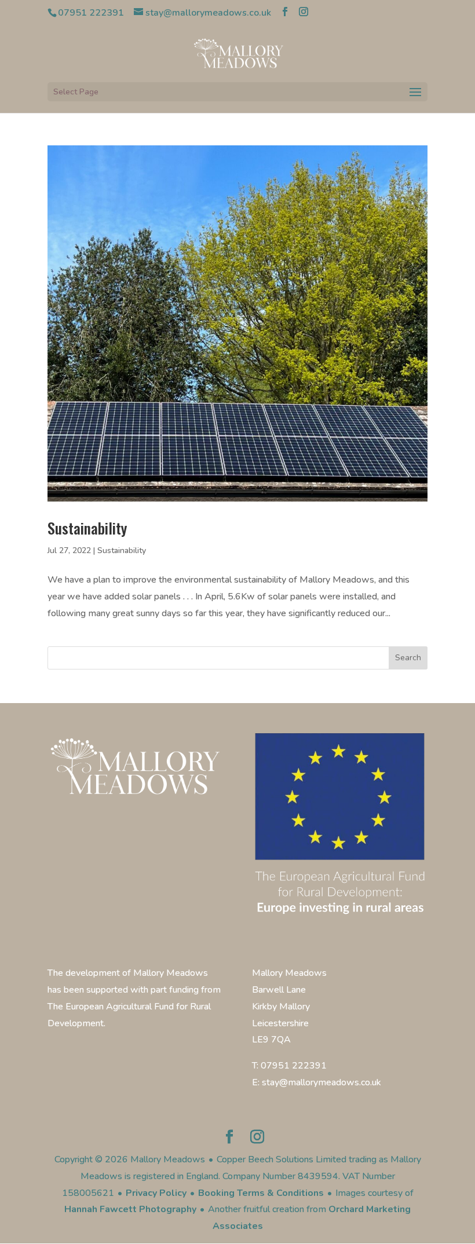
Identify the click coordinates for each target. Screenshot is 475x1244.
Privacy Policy (156, 1193)
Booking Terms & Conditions (261, 1193)
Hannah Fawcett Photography (130, 1209)
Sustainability (87, 528)
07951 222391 (91, 12)
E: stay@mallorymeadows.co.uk (316, 1082)
